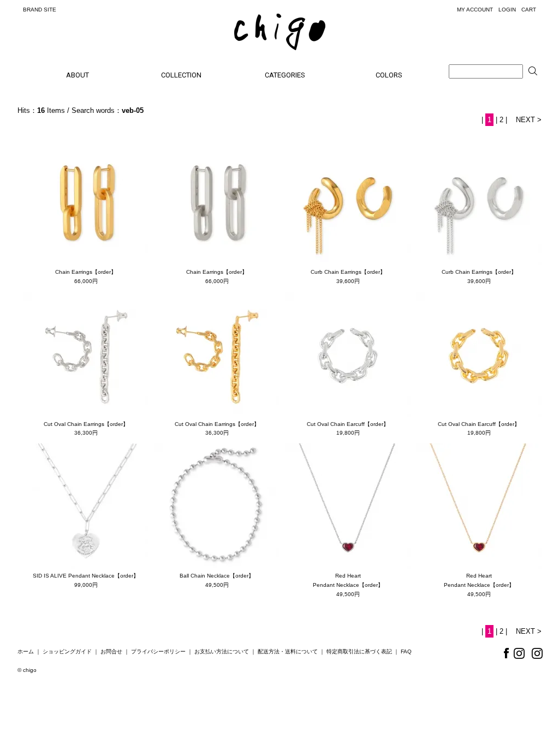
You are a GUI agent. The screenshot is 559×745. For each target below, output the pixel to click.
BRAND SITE (39, 10)
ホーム (25, 651)
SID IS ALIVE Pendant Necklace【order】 (86, 576)
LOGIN (507, 10)
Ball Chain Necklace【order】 (217, 576)
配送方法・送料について (288, 651)
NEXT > (529, 120)
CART (528, 10)
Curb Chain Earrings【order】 (348, 272)
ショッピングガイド (67, 651)
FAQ (406, 651)
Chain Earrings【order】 (85, 272)
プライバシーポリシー (158, 651)
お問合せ (111, 651)
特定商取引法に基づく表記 (359, 651)
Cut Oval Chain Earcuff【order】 (348, 424)
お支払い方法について (221, 651)
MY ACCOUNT (475, 10)
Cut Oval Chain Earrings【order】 (86, 424)
